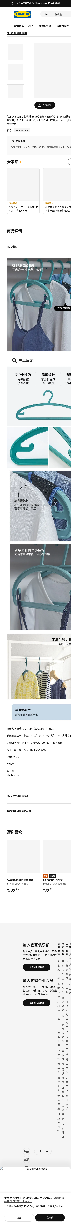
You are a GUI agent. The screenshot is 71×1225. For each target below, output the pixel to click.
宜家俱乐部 (58, 1037)
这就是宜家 (67, 970)
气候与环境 (67, 1045)
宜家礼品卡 (63, 1132)
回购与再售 (58, 1122)
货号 (9, 130)
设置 (19, 1217)
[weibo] (26, 1159)
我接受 (50, 1217)
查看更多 (35, 958)
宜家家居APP (59, 970)
